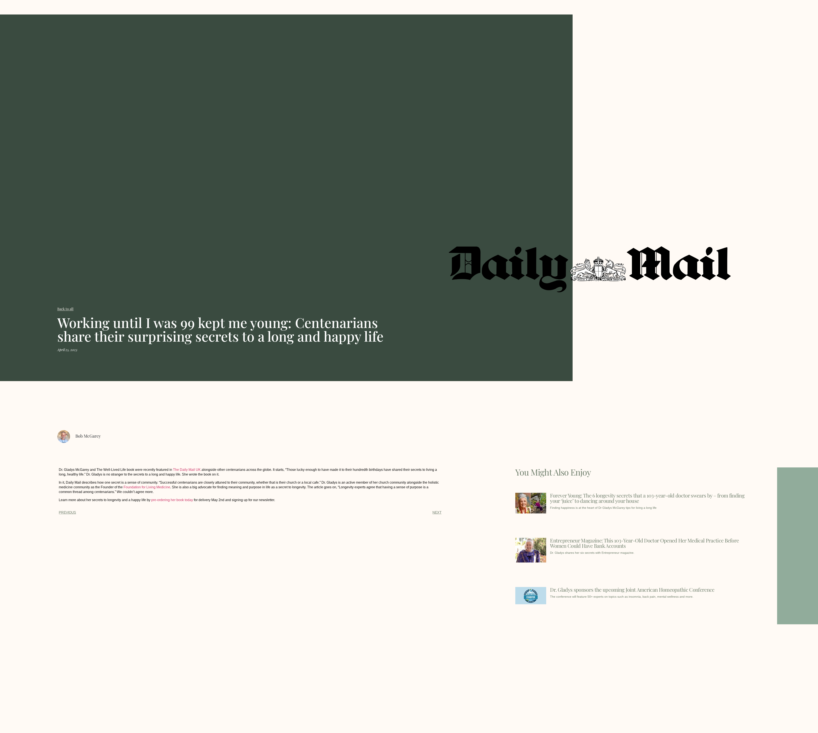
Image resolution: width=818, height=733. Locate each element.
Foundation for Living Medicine (147, 487)
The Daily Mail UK (187, 469)
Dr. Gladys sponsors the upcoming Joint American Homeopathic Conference (632, 589)
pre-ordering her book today (172, 500)
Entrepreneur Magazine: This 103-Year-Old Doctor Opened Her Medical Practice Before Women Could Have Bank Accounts (644, 543)
